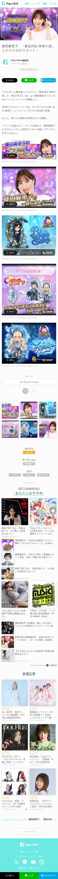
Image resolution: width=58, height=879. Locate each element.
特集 (40, 856)
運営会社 (22, 868)
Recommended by (38, 665)
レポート (33, 856)
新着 (27, 3)
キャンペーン (43, 475)
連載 (45, 3)
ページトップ (29, 831)
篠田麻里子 (29, 464)
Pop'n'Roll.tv (29, 483)
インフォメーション (29, 382)
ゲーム (29, 475)
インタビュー (21, 856)
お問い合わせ (33, 868)
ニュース (36, 3)
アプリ (15, 475)
